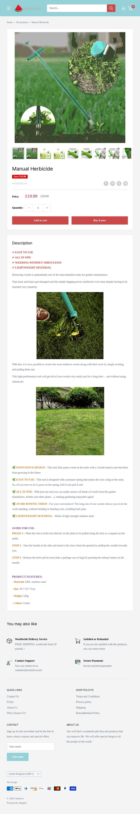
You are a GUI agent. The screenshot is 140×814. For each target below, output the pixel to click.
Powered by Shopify (17, 803)
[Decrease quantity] (29, 207)
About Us (12, 707)
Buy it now (99, 220)
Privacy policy (84, 701)
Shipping (81, 707)
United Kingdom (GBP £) (21, 774)
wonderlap (19, 183)
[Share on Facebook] (106, 183)
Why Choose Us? (16, 713)
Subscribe (17, 756)
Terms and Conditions (88, 696)
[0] (130, 8)
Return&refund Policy (88, 713)
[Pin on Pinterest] (112, 183)
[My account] (123, 8)
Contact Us (13, 696)
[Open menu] (8, 8)
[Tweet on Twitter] (119, 183)
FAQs (10, 701)
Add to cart (40, 220)
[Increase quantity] (47, 207)
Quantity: (17, 207)
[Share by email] (125, 183)
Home (10, 22)
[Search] (111, 8)
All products (22, 22)
